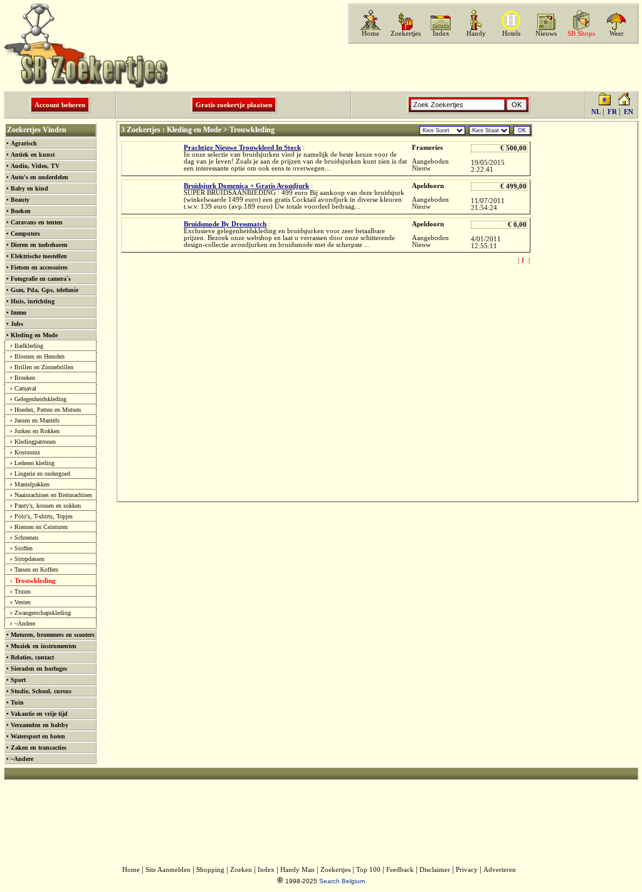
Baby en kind (29, 188)
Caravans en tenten (37, 222)
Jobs (17, 323)
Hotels (511, 33)
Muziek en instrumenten (43, 646)
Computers (25, 233)
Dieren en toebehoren (39, 244)
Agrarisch (24, 143)
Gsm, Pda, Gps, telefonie (44, 289)
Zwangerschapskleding (42, 612)
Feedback (400, 869)
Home (370, 33)
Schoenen (26, 537)
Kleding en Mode (34, 335)
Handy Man (297, 869)
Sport (18, 679)
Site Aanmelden (168, 869)
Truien (22, 591)
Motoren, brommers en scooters (53, 634)
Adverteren (499, 869)
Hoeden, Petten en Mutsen (47, 409)
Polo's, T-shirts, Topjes (43, 516)
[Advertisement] (492, 67)
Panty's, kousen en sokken (47, 505)
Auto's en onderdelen (39, 177)
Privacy (467, 869)
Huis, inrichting (33, 301)
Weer (616, 33)
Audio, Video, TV (35, 165)
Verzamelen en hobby (39, 724)
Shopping (210, 869)
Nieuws (546, 33)
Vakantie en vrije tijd (39, 713)
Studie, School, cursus (41, 691)
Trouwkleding (35, 580)
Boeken (21, 210)
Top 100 (368, 869)
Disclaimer (434, 869)
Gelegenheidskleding (40, 399)
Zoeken (241, 869)
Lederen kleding (34, 462)
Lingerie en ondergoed (42, 473)
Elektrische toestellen (39, 256)
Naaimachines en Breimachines (53, 494)
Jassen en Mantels (37, 420)
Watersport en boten (38, 736)
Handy (476, 33)
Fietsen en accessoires (39, 267)
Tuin (17, 702)
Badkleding (28, 345)
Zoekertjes (406, 33)
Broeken (24, 377)
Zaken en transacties (38, 747)
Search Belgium (342, 881)
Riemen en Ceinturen (41, 526)
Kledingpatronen (35, 441)
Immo (18, 312)
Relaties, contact (32, 657)
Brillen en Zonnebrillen (43, 367)
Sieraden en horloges (39, 668)
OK (522, 130)
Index (441, 33)
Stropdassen (29, 558)
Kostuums (27, 452)
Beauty (20, 199)
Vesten (22, 602)
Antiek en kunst (33, 154)
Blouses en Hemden (39, 356)
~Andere (24, 623)
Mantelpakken (32, 484)
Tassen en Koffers (36, 569)
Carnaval (25, 388)
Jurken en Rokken (37, 431)
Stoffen (23, 548)
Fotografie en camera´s (41, 278)
